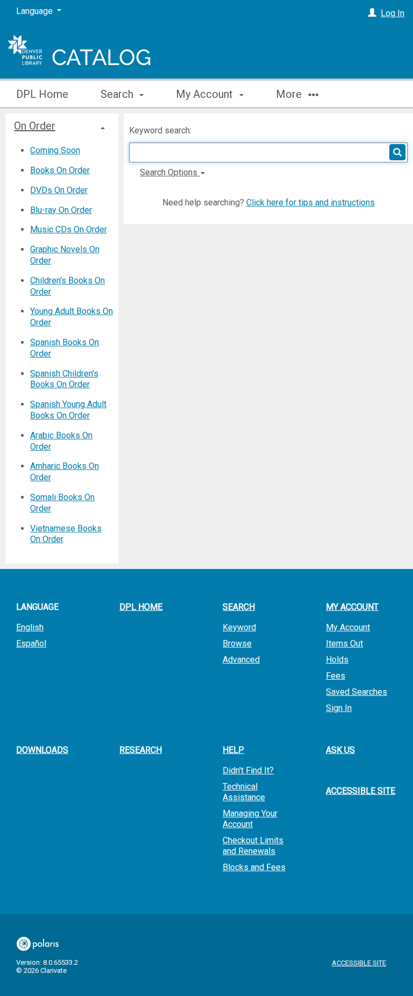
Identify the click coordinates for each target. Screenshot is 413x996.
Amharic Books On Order (64, 471)
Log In (392, 13)
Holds (337, 659)
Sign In (339, 708)
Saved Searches (356, 692)
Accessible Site (360, 791)
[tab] (61, 125)
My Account (348, 627)
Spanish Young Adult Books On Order (68, 410)
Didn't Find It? (248, 770)
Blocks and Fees (254, 867)
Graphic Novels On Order (64, 255)
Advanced (241, 659)
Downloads (42, 750)
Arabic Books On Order (61, 441)
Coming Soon (55, 150)
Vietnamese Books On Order (66, 534)
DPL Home (42, 94)
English (30, 627)
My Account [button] (206, 94)
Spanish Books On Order (64, 348)
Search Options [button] (170, 172)
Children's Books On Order (67, 286)
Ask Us (340, 750)
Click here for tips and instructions (310, 202)
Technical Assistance (244, 791)
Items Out (344, 643)
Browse (237, 643)
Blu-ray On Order (61, 210)
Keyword (239, 627)
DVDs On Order (59, 190)
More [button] (290, 94)
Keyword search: (161, 130)
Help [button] (233, 750)
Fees (335, 676)
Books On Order (60, 170)
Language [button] (37, 607)
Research (140, 750)
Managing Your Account (250, 818)
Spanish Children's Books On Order (64, 379)
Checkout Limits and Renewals (253, 845)
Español (31, 643)
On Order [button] (34, 125)
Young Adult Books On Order (71, 317)
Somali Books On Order (62, 503)
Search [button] (118, 94)
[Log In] (372, 13)
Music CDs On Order (68, 229)
